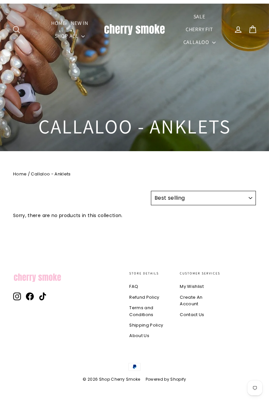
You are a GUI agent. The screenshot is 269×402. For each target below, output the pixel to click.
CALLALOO (197, 42)
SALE (199, 16)
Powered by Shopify (166, 379)
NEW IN (79, 23)
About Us (139, 335)
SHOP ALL (67, 35)
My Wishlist (192, 286)
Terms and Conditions (141, 311)
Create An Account (191, 300)
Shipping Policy (146, 325)
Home (20, 174)
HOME (58, 23)
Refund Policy (144, 297)
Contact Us (192, 315)
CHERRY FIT (199, 29)
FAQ (133, 286)
